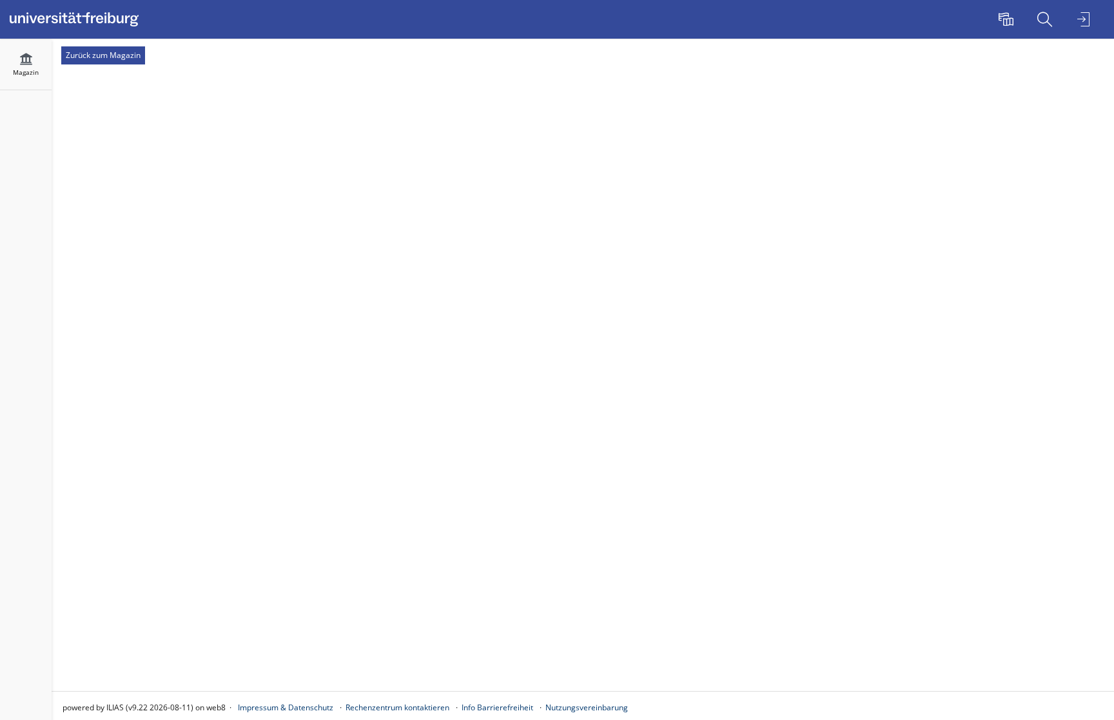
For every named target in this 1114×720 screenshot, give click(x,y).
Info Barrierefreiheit (497, 707)
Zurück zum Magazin (103, 55)
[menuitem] (1007, 19)
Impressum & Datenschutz (285, 707)
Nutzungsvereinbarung (586, 707)
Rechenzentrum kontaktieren (397, 707)
